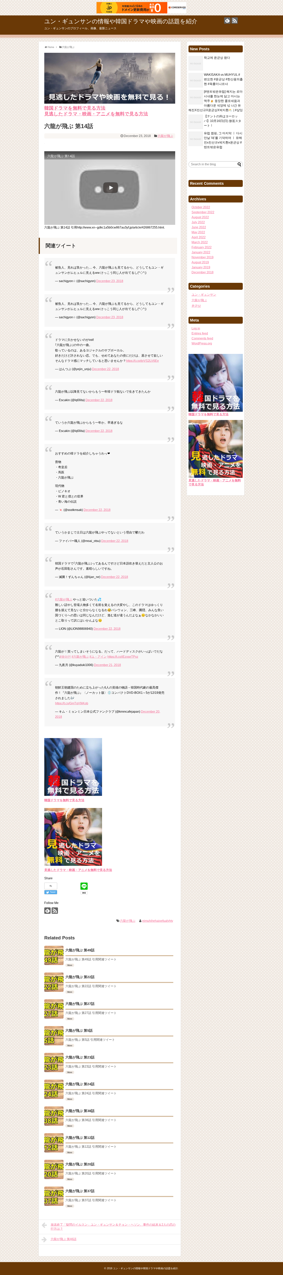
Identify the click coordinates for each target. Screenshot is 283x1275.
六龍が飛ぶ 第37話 (80, 1191)
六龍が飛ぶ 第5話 (79, 1030)
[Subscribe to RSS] (234, 20)
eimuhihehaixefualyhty (157, 920)
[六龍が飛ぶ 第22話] (54, 982)
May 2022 (198, 232)
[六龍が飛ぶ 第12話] (54, 1142)
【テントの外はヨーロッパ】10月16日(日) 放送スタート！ (222, 121)
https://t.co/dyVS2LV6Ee (142, 360)
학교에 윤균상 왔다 (217, 57)
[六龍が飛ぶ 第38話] (54, 1116)
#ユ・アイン (98, 656)
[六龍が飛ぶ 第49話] (54, 955)
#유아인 (65, 656)
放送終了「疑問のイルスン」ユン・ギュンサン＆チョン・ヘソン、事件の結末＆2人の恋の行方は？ (113, 1226)
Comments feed (202, 338)
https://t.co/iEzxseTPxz (122, 656)
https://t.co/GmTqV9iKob (71, 703)
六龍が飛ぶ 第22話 (80, 977)
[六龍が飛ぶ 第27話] (54, 1009)
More (69, 965)
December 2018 (203, 272)
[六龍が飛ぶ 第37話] (54, 1196)
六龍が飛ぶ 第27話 (80, 1004)
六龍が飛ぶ (165, 136)
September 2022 (203, 212)
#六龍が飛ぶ (63, 599)
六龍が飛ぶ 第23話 (80, 1057)
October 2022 (201, 207)
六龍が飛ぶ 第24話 (80, 1084)
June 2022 (199, 227)
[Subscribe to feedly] (227, 20)
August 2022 (200, 217)
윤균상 (196, 305)
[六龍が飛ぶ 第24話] (54, 1089)
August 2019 (200, 262)
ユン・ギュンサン (204, 294)
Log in (196, 328)
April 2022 (199, 237)
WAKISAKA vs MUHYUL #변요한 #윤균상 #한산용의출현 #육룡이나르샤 (223, 79)
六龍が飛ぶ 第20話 (80, 1164)
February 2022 (202, 247)
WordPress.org (202, 343)
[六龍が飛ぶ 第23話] (54, 1062)
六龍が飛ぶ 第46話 (63, 1239)
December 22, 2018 (105, 369)
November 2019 (203, 257)
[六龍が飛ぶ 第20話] (54, 1169)
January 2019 (201, 267)
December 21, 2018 (107, 665)
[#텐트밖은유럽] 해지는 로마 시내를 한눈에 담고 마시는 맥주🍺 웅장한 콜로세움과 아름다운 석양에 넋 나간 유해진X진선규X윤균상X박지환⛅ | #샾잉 (215, 101)
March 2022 (200, 242)
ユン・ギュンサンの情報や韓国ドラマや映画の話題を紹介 (120, 21)
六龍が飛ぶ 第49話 (80, 950)
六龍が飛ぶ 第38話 (80, 1111)
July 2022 (198, 222)
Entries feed (200, 333)
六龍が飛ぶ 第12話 (80, 1138)
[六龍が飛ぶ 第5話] (54, 1035)
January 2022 (201, 252)
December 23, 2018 (109, 281)
